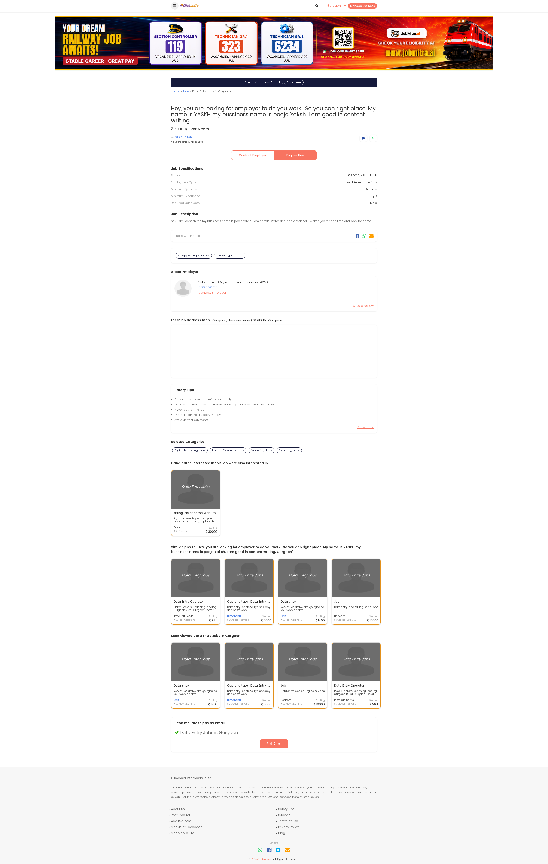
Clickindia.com (262, 859)
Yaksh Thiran (183, 137)
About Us (178, 809)
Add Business (181, 821)
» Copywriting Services (194, 255)
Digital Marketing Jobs (189, 450)
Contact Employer (252, 155)
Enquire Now (295, 155)
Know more (365, 427)
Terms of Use (288, 821)
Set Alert (274, 743)
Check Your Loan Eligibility (272, 82)
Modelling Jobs (261, 450)
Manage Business (362, 6)
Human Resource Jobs (228, 450)
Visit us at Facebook (186, 827)
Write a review (363, 306)
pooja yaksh (207, 287)
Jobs (186, 91)
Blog (281, 833)
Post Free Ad (180, 815)
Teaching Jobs (289, 450)
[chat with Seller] (363, 138)
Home (175, 91)
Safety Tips (286, 809)
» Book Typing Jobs (229, 255)
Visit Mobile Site (182, 833)
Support (284, 815)
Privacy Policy (288, 827)
